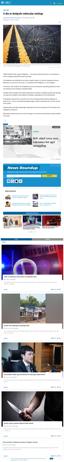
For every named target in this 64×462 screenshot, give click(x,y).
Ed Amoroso (6, 18)
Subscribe (59, 3)
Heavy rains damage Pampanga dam (16, 325)
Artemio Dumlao (8, 328)
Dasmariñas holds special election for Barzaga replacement (24, 374)
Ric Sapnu (7, 279)
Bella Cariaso (6, 445)
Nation (6, 10)
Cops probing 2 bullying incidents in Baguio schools (20, 442)
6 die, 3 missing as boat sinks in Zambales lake (20, 277)
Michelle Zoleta (8, 426)
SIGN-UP (49, 176)
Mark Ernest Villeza (15, 18)
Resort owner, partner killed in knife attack (18, 423)
